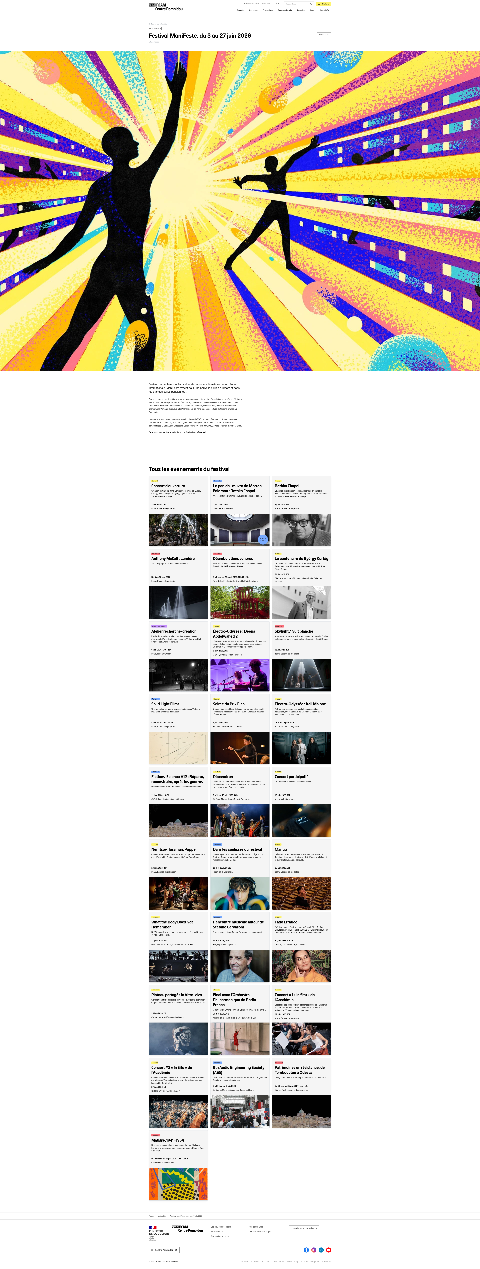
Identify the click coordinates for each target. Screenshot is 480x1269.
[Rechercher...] (311, 4)
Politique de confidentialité (273, 1262)
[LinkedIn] (321, 1250)
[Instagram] (313, 1250)
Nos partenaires (256, 1227)
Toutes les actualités (159, 24)
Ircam (312, 10)
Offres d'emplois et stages (260, 1232)
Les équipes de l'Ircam (221, 1227)
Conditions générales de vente (317, 1262)
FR (277, 4)
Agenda (240, 10)
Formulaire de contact (220, 1236)
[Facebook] (306, 1250)
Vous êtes (266, 4)
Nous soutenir (217, 1232)
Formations (268, 10)
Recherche (253, 10)
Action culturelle (285, 10)
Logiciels (301, 10)
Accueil (151, 1216)
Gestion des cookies (251, 1262)
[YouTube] (328, 1250)
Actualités (324, 10)
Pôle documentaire (251, 4)
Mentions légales (294, 1262)
